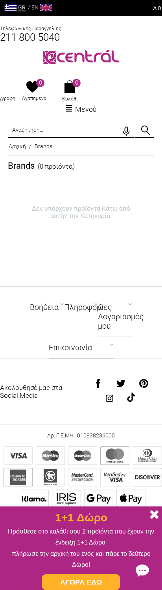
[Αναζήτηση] (145, 130)
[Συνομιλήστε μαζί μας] (142, 570)
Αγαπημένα (34, 98)
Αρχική (17, 146)
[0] (32, 87)
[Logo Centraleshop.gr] (81, 56)
